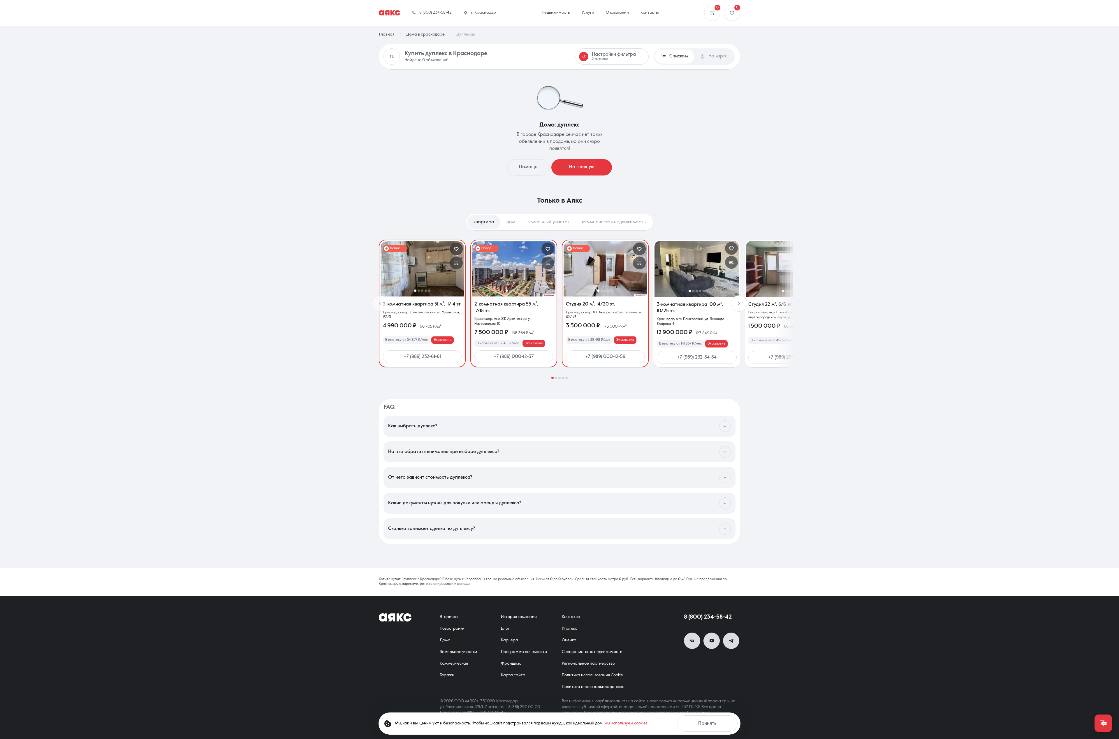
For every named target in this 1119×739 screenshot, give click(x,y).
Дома (445, 640)
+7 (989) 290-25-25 (788, 357)
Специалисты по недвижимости (592, 652)
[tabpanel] (559, 309)
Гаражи (447, 675)
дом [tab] (510, 222)
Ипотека (570, 628)
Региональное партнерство (588, 663)
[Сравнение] (712, 13)
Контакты (571, 617)
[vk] (692, 641)
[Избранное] (732, 13)
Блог (505, 628)
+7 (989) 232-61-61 (422, 356)
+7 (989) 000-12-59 (605, 356)
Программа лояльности (524, 652)
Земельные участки (458, 652)
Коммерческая (454, 663)
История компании (519, 617)
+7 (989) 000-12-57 (514, 356)
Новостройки (452, 628)
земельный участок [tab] (548, 222)
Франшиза (511, 663)
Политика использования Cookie (592, 675)
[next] (739, 303)
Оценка (569, 640)
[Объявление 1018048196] (788, 269)
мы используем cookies (626, 723)
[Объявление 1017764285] (514, 269)
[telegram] (731, 641)
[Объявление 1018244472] (696, 269)
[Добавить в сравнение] (456, 263)
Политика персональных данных (593, 687)
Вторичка (449, 617)
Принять (707, 723)
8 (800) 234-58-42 (708, 617)
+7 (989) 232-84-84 (697, 357)
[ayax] (395, 617)
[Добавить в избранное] (456, 249)
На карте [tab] (718, 56)
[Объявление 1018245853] (422, 269)
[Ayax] (389, 12)
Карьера (509, 640)
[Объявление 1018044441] (605, 269)
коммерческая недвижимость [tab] (614, 222)
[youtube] (711, 641)
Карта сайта (513, 675)
